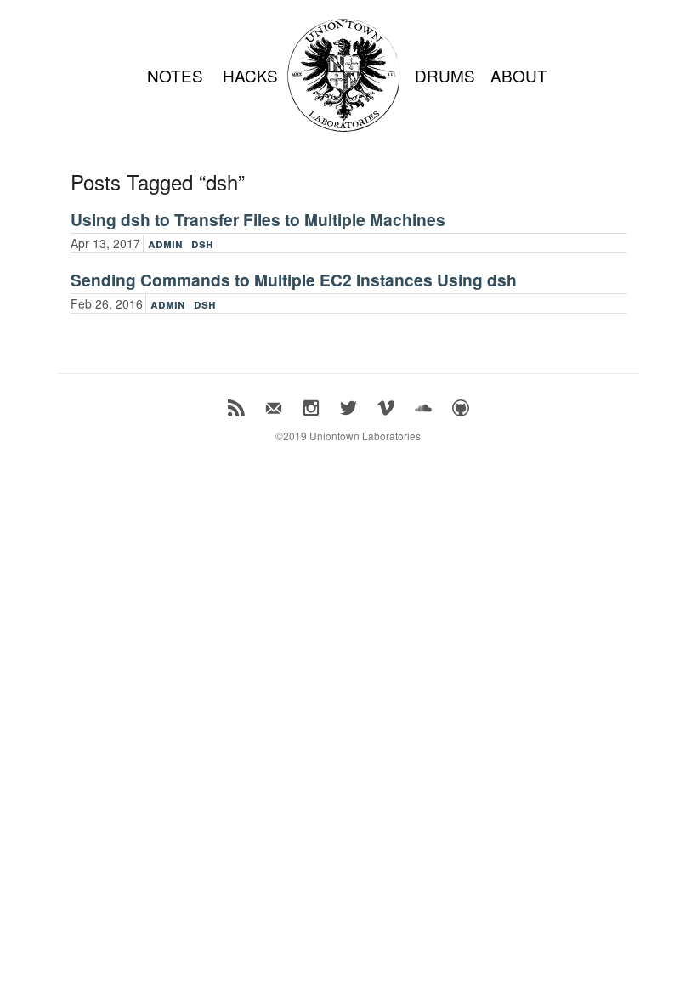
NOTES (175, 75)
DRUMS (445, 75)
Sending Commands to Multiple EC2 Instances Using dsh (294, 280)
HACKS (250, 75)
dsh (202, 243)
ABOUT (518, 75)
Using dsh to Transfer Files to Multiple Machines (258, 219)
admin (165, 243)
